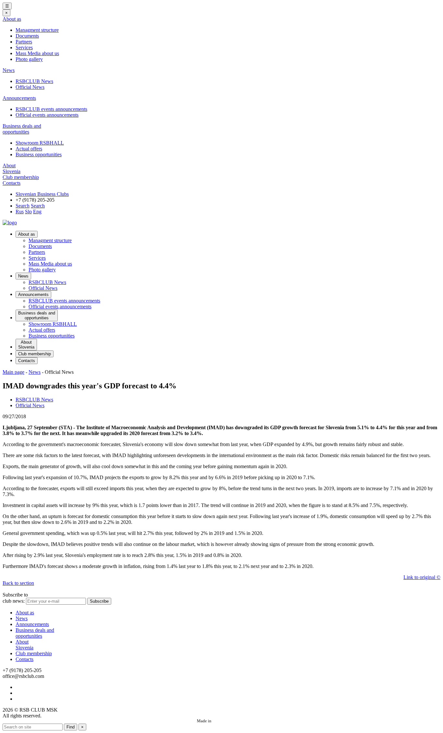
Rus (20, 211)
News (9, 70)
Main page (13, 372)
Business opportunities (39, 154)
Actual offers (29, 148)
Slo (28, 211)
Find (70, 727)
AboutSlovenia (11, 168)
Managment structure (37, 30)
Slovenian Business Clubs (42, 194)
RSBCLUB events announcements (51, 109)
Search (23, 205)
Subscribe (99, 601)
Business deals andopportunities (22, 129)
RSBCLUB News (34, 81)
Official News (30, 87)
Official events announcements (47, 115)
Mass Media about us (37, 53)
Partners (24, 41)
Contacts (11, 183)
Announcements (19, 98)
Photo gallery (29, 59)
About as (12, 19)
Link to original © (421, 577)
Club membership (21, 177)
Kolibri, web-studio (229, 721)
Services (24, 47)
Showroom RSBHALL (40, 143)
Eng (37, 211)
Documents (27, 36)
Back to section (18, 583)
